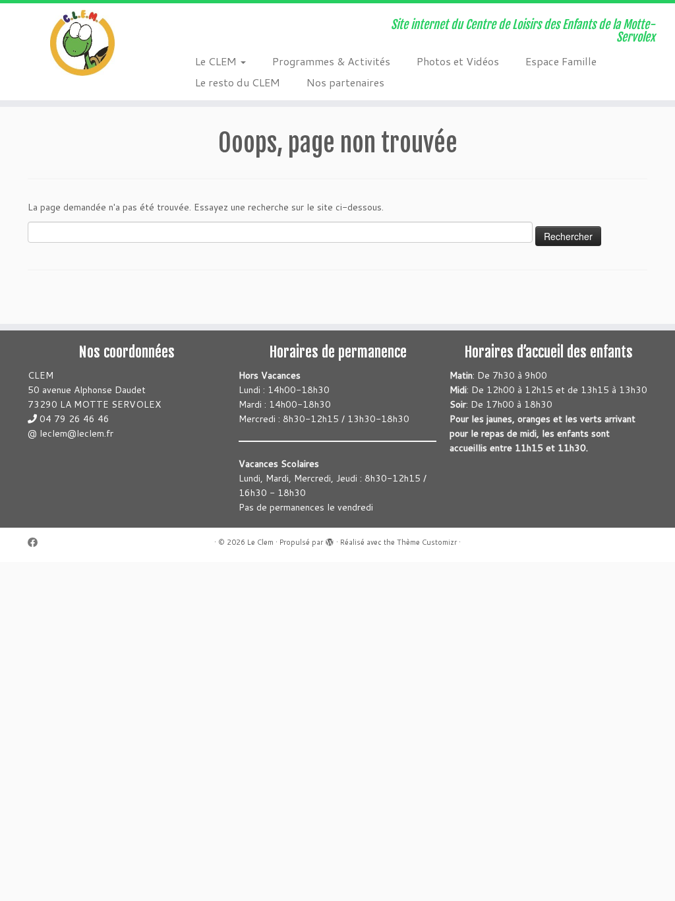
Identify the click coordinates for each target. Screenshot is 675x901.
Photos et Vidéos (458, 61)
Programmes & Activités (331, 61)
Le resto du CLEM (237, 82)
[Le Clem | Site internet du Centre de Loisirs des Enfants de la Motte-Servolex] (79, 43)
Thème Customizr (427, 542)
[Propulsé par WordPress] (329, 539)
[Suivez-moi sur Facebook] (37, 542)
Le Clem (260, 542)
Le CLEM (217, 61)
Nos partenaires (345, 82)
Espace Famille (561, 61)
